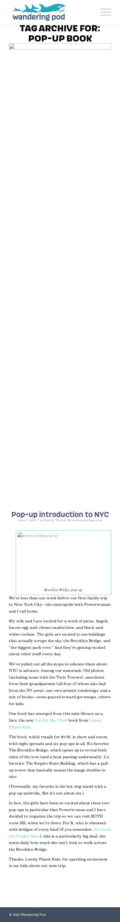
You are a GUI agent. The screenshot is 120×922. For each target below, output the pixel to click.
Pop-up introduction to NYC (60, 514)
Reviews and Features (85, 520)
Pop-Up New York (51, 720)
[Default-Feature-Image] (60, 273)
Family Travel (55, 520)
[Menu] (102, 12)
